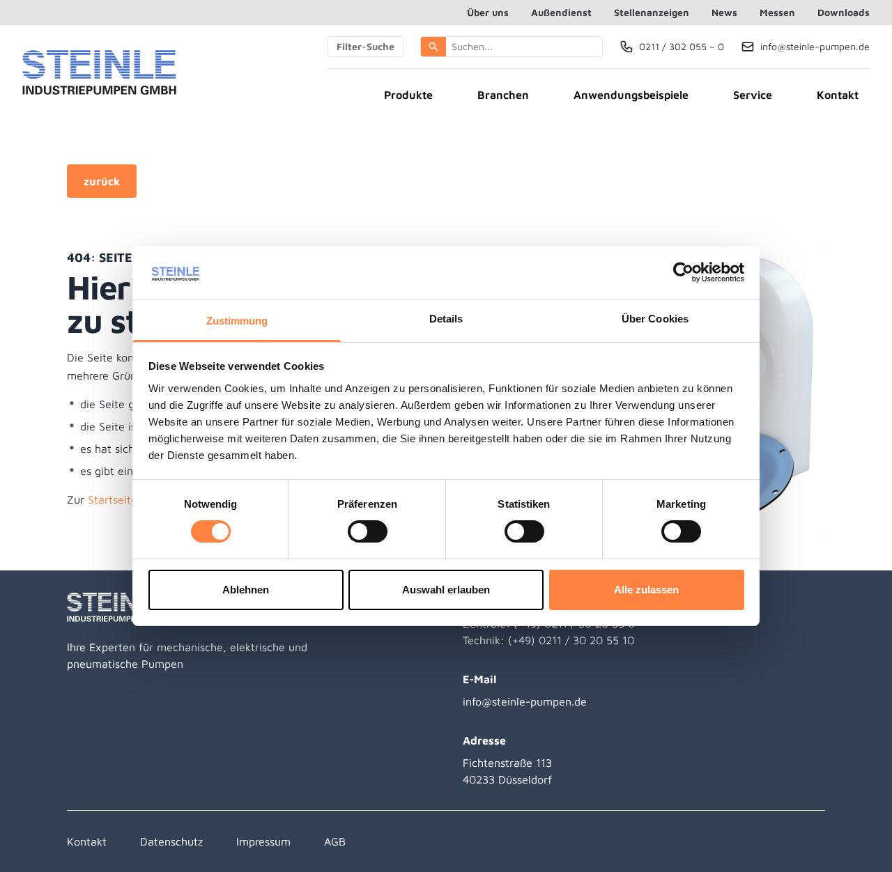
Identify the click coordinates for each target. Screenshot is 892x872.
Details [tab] (446, 319)
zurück (102, 181)
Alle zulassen (646, 589)
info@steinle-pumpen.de (525, 701)
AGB (335, 841)
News (724, 12)
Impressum (263, 841)
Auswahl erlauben (446, 589)
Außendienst (561, 12)
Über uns (488, 12)
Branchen (503, 94)
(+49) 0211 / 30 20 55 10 (571, 640)
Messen (777, 12)
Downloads (843, 12)
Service (752, 94)
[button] (433, 46)
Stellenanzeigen (651, 12)
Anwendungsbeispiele (631, 94)
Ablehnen (245, 589)
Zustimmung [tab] (237, 321)
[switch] (367, 531)
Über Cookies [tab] (655, 319)
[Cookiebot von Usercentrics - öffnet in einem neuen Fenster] (683, 272)
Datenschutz (171, 841)
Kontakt (838, 94)
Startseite (112, 499)
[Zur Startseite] (99, 72)
